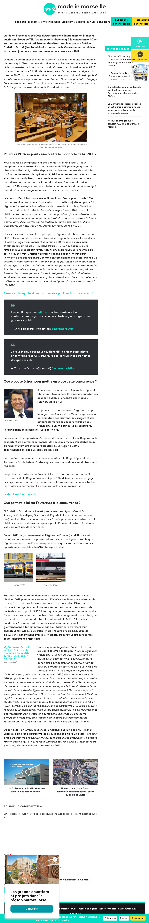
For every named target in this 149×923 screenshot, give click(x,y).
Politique (20, 21)
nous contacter (107, 908)
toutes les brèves (118, 49)
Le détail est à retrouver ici (20, 494)
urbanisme (68, 21)
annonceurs (74, 913)
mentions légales (88, 908)
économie (34, 21)
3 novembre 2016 (63, 328)
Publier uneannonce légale (121, 21)
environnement (50, 21)
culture (91, 21)
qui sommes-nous (128, 908)
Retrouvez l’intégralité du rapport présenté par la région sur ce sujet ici (48, 293)
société (80, 21)
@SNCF (43, 312)
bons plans (103, 21)
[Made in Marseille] (74, 9)
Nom (7, 854)
